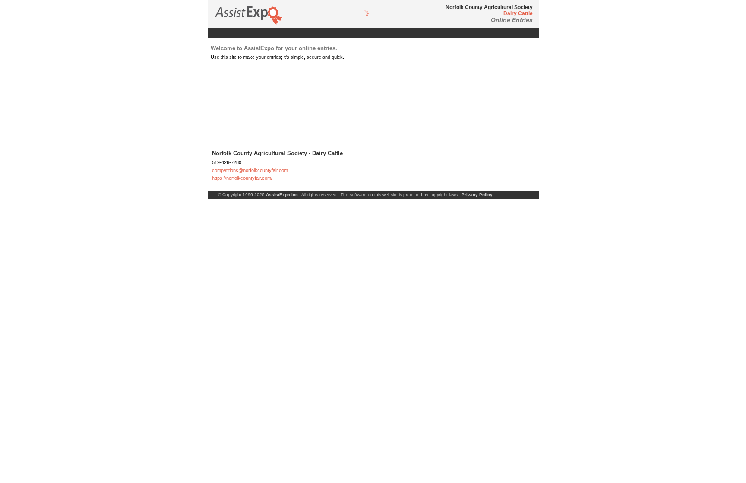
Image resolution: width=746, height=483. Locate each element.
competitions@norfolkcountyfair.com (250, 170)
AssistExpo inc (282, 194)
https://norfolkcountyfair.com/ (242, 178)
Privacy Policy (477, 194)
